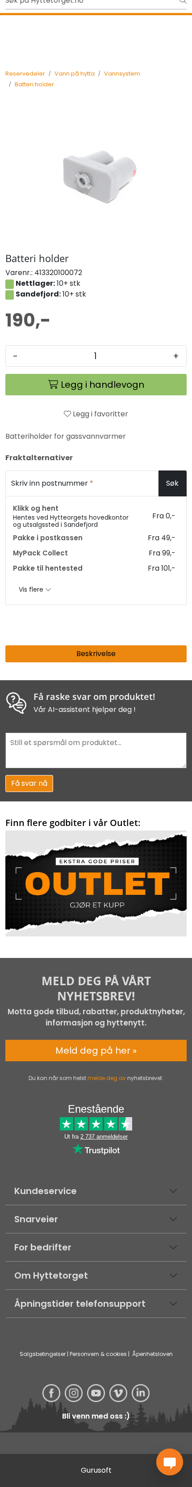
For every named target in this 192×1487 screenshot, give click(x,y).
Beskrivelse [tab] (96, 653)
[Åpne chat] (169, 1462)
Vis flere (32, 589)
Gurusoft (96, 1470)
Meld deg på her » (96, 1050)
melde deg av (107, 1078)
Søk (172, 483)
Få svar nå (29, 783)
